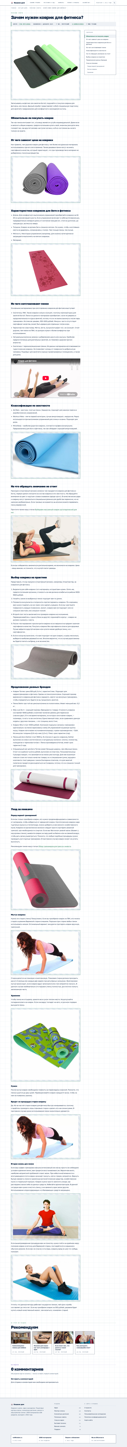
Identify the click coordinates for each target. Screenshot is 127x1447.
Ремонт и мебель (73, 2)
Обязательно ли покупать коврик (97, 36)
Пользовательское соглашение (95, 1414)
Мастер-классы (67, 1411)
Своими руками (35, 2)
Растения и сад (49, 2)
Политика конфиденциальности (95, 1417)
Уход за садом (67, 1420)
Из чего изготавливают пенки (96, 47)
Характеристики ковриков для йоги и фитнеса (98, 43)
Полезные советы (35, 8)
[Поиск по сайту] (114, 2)
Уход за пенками (91, 63)
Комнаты (61, 2)
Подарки (67, 1429)
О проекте (87, 1408)
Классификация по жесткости (96, 50)
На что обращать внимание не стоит (98, 54)
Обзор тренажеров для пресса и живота (54, 846)
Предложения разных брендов (96, 60)
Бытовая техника (67, 1423)
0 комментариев (78, 24)
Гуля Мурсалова (24, 24)
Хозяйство (86, 2)
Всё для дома (22, 8)
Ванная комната (67, 1426)
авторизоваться (52, 1382)
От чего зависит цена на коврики (97, 39)
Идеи (67, 1408)
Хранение (90, 72)
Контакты (87, 1411)
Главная (13, 8)
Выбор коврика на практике (95, 57)
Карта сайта (88, 1420)
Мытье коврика (92, 69)
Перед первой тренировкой (95, 66)
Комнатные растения (67, 1414)
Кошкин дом (19, 3)
